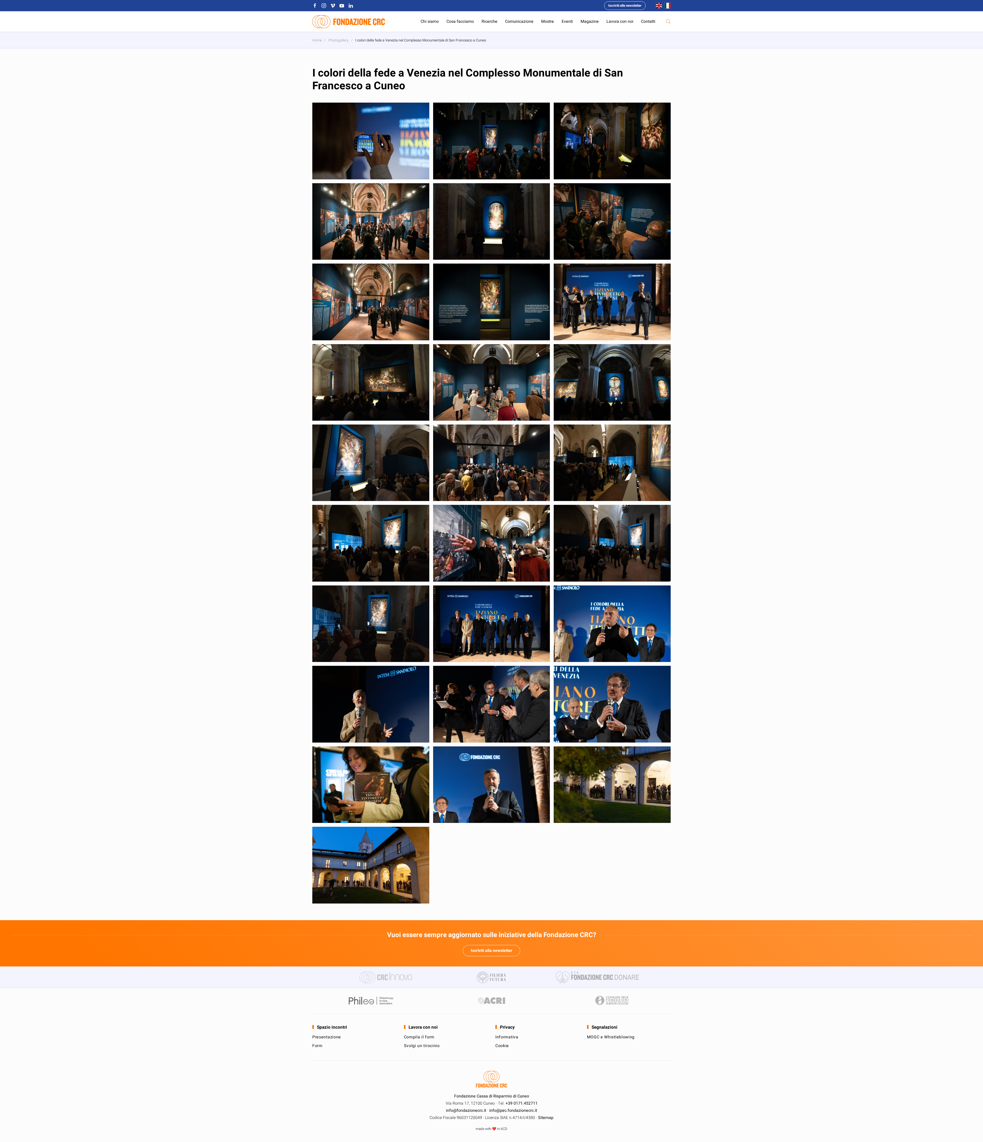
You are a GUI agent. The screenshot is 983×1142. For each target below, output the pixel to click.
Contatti (648, 21)
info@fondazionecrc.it (466, 1110)
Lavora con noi (619, 21)
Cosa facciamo (460, 21)
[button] (668, 21)
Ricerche (489, 21)
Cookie (502, 1046)
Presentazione (326, 1037)
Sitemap (545, 1118)
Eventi (567, 21)
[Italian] (666, 5)
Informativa (506, 1037)
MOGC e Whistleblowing (611, 1037)
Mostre (547, 21)
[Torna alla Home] (348, 21)
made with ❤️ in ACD (491, 1129)
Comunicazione (519, 21)
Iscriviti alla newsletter (625, 5)
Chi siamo (430, 21)
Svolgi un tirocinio (422, 1046)
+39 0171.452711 (522, 1103)
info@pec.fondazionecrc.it (513, 1110)
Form (317, 1046)
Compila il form (419, 1037)
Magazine (590, 21)
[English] (657, 5)
